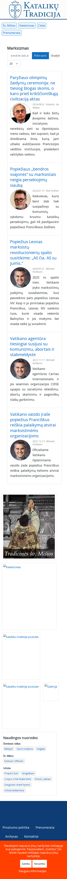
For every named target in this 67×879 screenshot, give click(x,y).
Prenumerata (11, 33)
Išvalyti (55, 55)
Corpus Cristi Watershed (17, 779)
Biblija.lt (8, 748)
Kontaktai (31, 836)
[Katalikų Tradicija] (41, 813)
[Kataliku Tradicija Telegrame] (42, 33)
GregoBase (28, 773)
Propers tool (11, 773)
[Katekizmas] (29, 596)
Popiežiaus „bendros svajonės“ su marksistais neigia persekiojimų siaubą (33, 177)
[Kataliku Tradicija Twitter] (36, 33)
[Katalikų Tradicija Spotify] (34, 813)
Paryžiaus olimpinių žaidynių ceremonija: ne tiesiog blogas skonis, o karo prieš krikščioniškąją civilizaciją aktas (34, 88)
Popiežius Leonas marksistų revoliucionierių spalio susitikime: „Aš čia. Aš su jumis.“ (33, 252)
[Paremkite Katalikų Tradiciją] (21, 656)
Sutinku (26, 863)
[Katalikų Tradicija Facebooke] (6, 813)
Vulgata (41, 748)
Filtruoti (40, 55)
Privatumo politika (16, 827)
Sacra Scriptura (25, 748)
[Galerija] (50, 691)
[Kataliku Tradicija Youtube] (31, 33)
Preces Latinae (43, 779)
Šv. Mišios (9, 25)
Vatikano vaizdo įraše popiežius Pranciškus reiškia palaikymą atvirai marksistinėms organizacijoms (33, 425)
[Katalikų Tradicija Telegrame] (27, 813)
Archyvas (11, 836)
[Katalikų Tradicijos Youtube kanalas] (21, 705)
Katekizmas (26, 25)
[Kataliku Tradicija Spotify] (48, 33)
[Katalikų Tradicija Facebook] (25, 33)
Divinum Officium (13, 761)
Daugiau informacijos (32, 871)
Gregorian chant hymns (17, 784)
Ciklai (41, 25)
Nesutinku (39, 863)
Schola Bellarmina (14, 790)
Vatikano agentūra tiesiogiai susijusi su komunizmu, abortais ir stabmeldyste (32, 346)
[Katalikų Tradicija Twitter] (20, 813)
